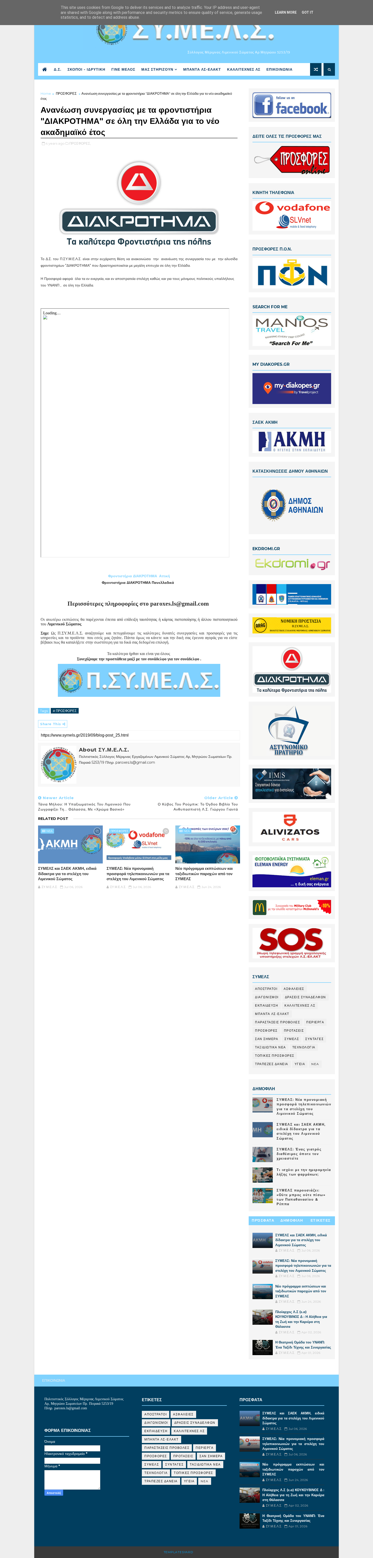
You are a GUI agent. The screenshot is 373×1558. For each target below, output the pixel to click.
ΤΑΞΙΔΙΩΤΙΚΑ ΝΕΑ (270, 1047)
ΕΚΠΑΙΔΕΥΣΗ (266, 1005)
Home (46, 93)
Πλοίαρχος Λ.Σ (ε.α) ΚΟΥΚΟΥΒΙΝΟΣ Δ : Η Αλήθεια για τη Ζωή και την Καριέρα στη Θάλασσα (293, 1495)
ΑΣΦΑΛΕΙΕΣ (294, 989)
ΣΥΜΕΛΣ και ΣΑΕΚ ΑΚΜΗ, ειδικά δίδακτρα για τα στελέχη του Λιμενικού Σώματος (67, 873)
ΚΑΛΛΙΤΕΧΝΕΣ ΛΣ (243, 69)
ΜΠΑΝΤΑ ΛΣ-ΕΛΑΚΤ (202, 69)
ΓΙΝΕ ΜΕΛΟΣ (123, 69)
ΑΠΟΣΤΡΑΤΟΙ (266, 989)
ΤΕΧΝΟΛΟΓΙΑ (303, 1047)
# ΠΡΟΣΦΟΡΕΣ (65, 711)
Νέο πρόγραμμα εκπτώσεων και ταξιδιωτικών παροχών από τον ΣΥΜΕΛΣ (204, 873)
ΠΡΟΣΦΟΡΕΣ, (80, 143)
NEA (49, 831)
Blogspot (204, 1552)
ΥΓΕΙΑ (300, 1064)
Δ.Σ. (57, 69)
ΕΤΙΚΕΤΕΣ (321, 1220)
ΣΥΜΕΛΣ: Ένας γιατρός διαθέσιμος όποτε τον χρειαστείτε (299, 1153)
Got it (307, 12)
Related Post (53, 818)
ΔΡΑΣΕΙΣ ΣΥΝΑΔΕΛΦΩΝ (305, 997)
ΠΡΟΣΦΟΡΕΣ (66, 93)
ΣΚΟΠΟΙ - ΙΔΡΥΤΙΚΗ (86, 69)
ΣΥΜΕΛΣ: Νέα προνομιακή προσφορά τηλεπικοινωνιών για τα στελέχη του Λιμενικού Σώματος (138, 873)
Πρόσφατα (263, 1220)
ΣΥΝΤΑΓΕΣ (314, 1039)
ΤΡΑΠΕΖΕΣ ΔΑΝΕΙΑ (271, 1064)
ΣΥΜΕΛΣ (291, 1039)
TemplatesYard (178, 1552)
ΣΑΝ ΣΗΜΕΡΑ (266, 1039)
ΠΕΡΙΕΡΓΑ (315, 1022)
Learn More (286, 12)
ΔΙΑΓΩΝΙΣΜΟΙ (267, 997)
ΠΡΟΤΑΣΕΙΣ (294, 1030)
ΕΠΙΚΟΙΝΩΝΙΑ (279, 69)
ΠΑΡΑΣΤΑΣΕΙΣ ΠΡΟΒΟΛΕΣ (277, 1022)
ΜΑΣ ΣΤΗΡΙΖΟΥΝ (157, 69)
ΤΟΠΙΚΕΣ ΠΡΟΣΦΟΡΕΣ (274, 1055)
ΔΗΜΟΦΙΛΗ (291, 1220)
